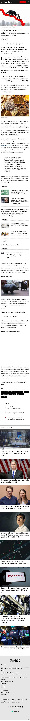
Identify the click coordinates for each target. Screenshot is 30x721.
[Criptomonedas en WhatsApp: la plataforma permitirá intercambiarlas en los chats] (5, 192)
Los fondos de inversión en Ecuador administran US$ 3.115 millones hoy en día (14, 562)
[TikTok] (22, 707)
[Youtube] (15, 707)
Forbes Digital (4, 38)
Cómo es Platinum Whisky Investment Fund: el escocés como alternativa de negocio (19, 233)
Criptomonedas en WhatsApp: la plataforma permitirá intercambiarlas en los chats (20, 192)
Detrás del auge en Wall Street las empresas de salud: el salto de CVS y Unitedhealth (15, 648)
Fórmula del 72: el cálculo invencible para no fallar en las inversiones (19, 225)
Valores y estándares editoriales (7, 701)
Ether (13, 394)
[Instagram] (13, 707)
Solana (4, 396)
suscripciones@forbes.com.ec (7, 681)
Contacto (24, 699)
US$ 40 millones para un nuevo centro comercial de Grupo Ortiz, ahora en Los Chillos (16, 407)
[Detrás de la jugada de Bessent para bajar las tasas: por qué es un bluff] (15, 469)
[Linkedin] (22, 43)
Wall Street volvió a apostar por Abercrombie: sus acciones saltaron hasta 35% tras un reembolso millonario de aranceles (14, 619)
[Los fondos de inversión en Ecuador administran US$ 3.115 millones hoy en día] (15, 550)
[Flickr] (20, 707)
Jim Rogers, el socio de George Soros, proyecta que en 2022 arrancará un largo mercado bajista (14, 255)
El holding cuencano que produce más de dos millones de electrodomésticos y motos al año (15, 418)
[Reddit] (16, 43)
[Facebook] (13, 43)
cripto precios (5, 394)
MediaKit (19, 699)
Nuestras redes (19, 701)
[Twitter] (11, 43)
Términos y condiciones (6, 699)
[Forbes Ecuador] (8, 2)
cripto (26, 391)
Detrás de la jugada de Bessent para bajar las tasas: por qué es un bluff (15, 481)
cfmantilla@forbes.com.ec (15, 672)
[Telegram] (19, 43)
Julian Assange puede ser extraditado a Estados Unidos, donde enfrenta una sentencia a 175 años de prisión (19, 201)
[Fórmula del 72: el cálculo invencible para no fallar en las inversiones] (5, 225)
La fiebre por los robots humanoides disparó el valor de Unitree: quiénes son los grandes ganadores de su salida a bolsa (15, 535)
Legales (14, 699)
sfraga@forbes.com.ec (22, 677)
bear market (5, 391)
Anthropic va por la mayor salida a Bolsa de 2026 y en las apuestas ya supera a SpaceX (15, 507)
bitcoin (20, 391)
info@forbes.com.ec (18, 668)
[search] (28, 2)
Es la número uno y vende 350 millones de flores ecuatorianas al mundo (16, 413)
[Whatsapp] (7, 43)
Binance (13, 391)
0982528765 (3, 688)
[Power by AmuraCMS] (15, 711)
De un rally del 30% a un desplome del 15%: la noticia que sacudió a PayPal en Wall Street (15, 453)
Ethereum (20, 394)
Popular (7, 403)
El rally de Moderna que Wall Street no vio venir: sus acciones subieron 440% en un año (14, 590)
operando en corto (5, 145)
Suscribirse (22, 2)
